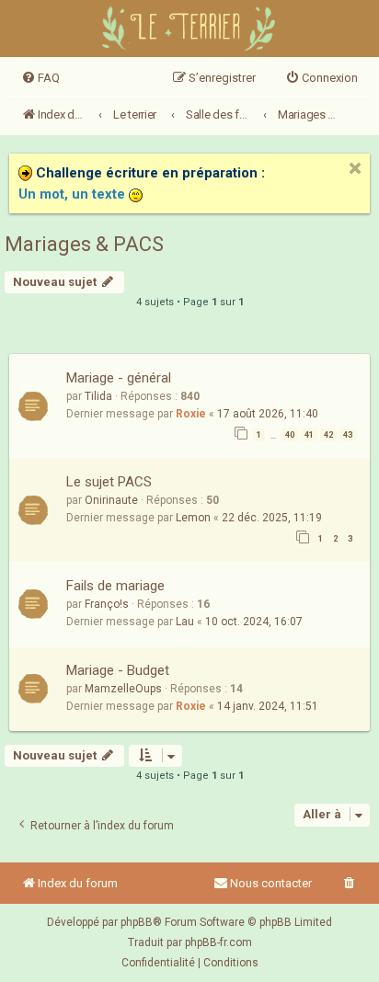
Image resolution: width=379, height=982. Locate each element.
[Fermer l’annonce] (355, 168)
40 (289, 435)
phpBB (137, 922)
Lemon (193, 517)
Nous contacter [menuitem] (271, 883)
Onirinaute (111, 500)
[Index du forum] (190, 31)
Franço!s (107, 604)
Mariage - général (118, 378)
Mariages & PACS (84, 244)
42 (328, 435)
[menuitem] (40, 78)
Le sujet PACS (109, 482)
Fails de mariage (115, 585)
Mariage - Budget (117, 670)
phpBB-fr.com (218, 942)
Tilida (98, 396)
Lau (185, 621)
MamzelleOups (123, 688)
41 (309, 435)
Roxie (191, 413)
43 (347, 435)
